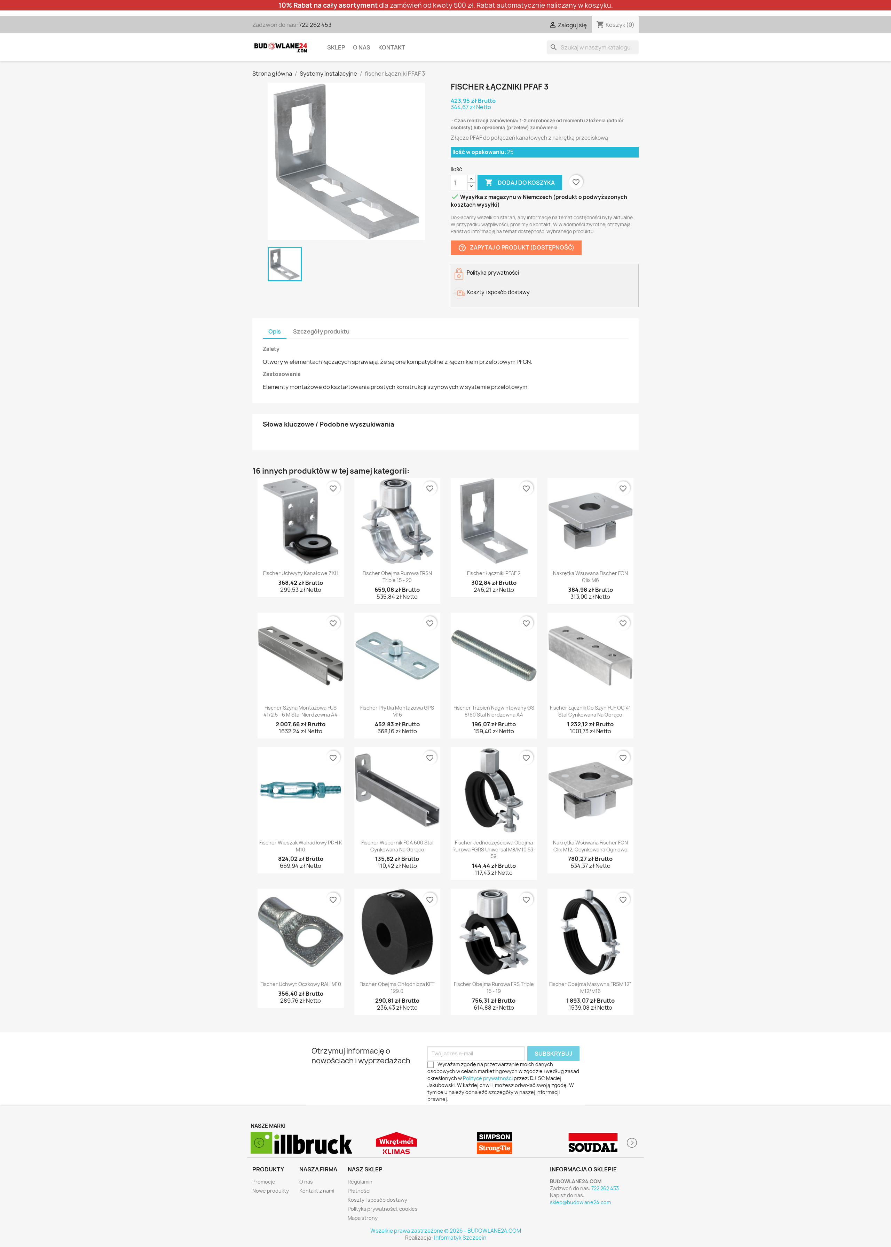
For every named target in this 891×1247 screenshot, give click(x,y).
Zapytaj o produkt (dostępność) (516, 248)
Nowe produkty (270, 1190)
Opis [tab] (274, 331)
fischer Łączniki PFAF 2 (493, 573)
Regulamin (360, 1181)
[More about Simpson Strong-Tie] (396, 1143)
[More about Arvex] (593, 1143)
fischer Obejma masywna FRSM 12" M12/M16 (590, 987)
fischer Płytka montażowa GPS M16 (397, 711)
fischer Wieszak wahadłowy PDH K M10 (300, 846)
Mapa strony (363, 1218)
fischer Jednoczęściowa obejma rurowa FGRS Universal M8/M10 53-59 (493, 849)
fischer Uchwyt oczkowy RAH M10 (300, 984)
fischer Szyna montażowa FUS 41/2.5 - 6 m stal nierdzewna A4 (300, 711)
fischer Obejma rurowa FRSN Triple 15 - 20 (397, 576)
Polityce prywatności (488, 1078)
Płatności (359, 1190)
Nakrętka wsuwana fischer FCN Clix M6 (590, 576)
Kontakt (391, 47)
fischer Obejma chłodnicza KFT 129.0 (397, 987)
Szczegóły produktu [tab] (321, 331)
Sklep (336, 47)
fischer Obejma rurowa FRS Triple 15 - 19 (494, 987)
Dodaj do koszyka (520, 182)
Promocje (263, 1181)
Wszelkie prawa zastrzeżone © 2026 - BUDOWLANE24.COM (445, 1230)
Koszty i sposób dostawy (377, 1199)
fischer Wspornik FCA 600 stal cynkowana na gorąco (397, 846)
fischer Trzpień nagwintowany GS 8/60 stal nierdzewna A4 (494, 711)
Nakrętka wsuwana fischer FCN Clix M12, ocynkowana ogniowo (590, 846)
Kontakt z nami (316, 1190)
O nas (361, 47)
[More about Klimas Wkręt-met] (298, 1143)
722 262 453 (315, 25)
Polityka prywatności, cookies (383, 1209)
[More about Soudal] (494, 1143)
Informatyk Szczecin (460, 1237)
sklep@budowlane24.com (580, 1202)
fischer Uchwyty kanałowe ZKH (300, 573)
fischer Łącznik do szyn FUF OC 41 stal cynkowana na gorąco (590, 711)
